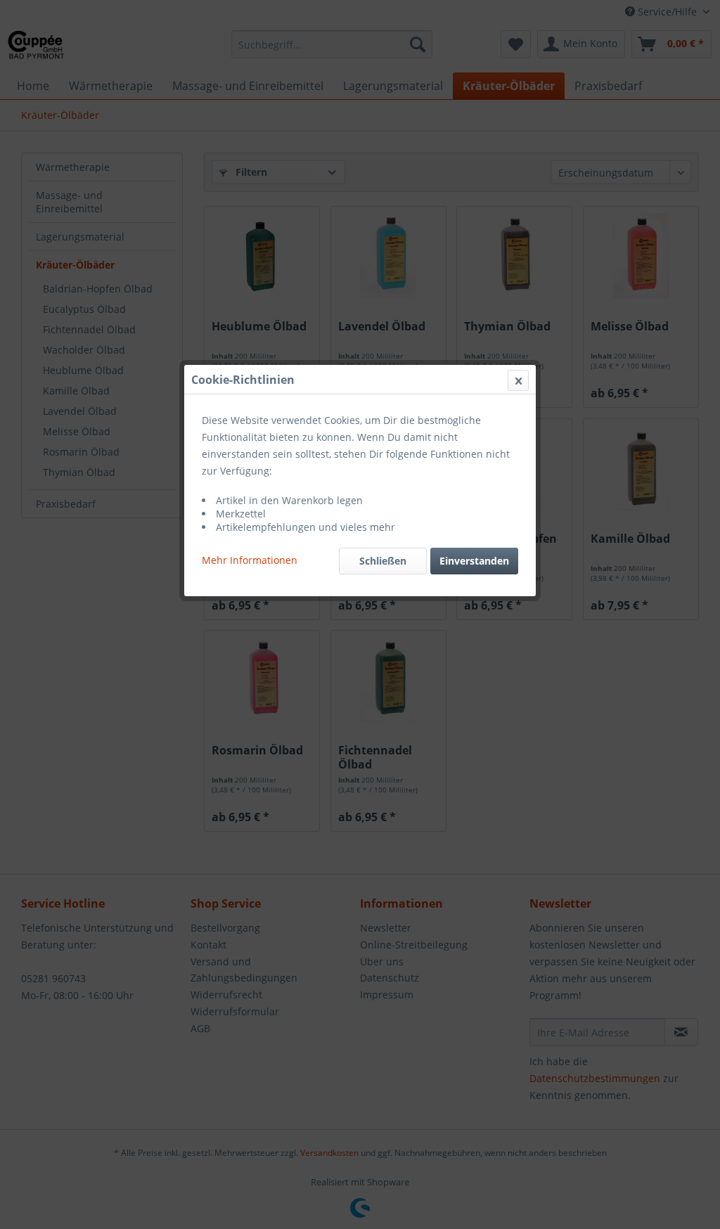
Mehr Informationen (249, 560)
